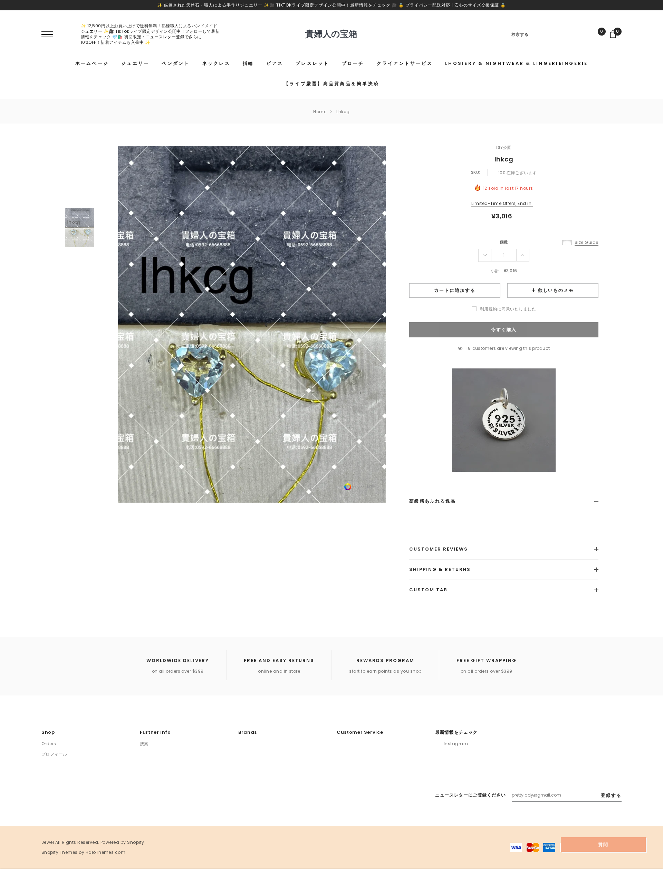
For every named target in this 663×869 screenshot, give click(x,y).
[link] (79, 227)
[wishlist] (596, 34)
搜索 (144, 744)
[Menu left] (47, 34)
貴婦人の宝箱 (331, 34)
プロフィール (54, 754)
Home (319, 112)
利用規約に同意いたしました (508, 309)
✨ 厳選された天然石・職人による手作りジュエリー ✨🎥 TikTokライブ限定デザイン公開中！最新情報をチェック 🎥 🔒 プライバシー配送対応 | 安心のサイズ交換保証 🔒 (331, 5)
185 (468, 348)
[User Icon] (67, 34)
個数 (504, 242)
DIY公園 (503, 147)
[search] (578, 34)
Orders (48, 744)
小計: (495, 271)
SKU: (475, 172)
